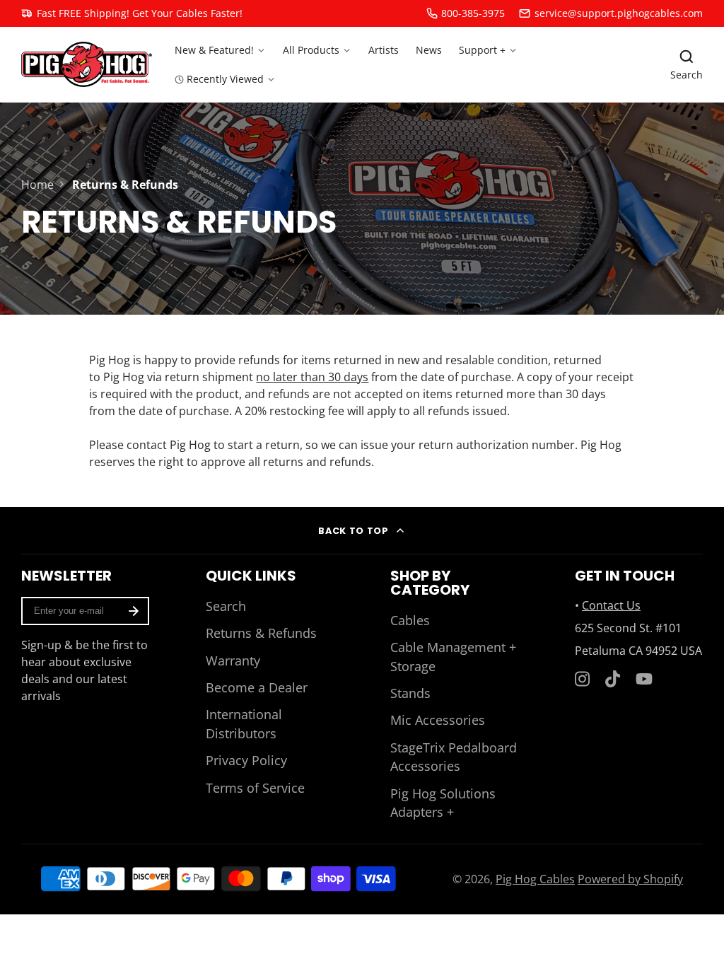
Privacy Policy (246, 760)
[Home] (86, 64)
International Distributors (244, 723)
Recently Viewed (225, 79)
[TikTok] (613, 678)
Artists (383, 50)
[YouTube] (644, 678)
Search (226, 606)
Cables (410, 620)
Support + (482, 50)
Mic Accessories (437, 719)
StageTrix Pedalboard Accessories (453, 756)
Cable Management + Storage (453, 656)
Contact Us (611, 605)
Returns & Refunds (261, 632)
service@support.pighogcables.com (619, 13)
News (429, 50)
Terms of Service (255, 787)
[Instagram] (583, 678)
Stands (410, 693)
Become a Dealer (257, 687)
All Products (311, 50)
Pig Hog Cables (535, 879)
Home (37, 184)
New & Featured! (214, 50)
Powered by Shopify (630, 879)
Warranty (233, 660)
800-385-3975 (473, 13)
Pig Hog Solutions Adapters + (443, 802)
